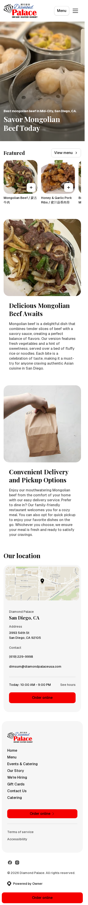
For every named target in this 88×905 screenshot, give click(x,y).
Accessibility (17, 839)
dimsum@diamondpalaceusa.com (35, 667)
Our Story (15, 770)
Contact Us (17, 791)
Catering (14, 797)
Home (12, 750)
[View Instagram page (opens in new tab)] (17, 862)
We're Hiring (17, 777)
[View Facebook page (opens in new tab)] (10, 862)
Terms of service (20, 832)
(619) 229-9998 (21, 658)
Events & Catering (22, 764)
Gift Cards (16, 784)
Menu (61, 10)
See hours (68, 685)
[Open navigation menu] (75, 10)
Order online (42, 697)
